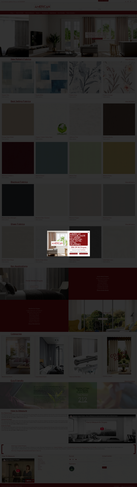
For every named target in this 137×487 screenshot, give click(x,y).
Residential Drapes (73, 253)
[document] (68, 243)
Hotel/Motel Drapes (83, 253)
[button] (88, 232)
